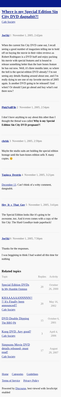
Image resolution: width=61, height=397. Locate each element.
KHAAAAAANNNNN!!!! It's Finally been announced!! (17, 301)
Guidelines (32, 374)
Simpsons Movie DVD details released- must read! (16, 348)
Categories (17, 374)
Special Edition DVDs (15, 284)
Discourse (20, 388)
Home (5, 374)
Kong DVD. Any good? (16, 331)
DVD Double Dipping (15, 318)
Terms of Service (11, 380)
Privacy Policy (31, 380)
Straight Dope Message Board (18, 3)
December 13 (9, 184)
